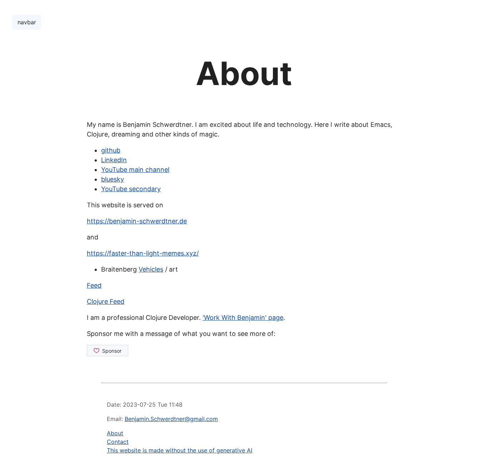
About (115, 433)
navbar (27, 22)
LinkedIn (114, 160)
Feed (94, 285)
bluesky (112, 179)
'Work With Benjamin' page (243, 317)
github (110, 150)
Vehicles (151, 269)
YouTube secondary (131, 189)
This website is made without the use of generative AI (179, 450)
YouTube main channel (135, 169)
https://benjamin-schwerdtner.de (137, 221)
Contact (118, 441)
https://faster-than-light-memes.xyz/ (143, 253)
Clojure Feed (105, 301)
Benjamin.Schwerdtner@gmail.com (171, 418)
